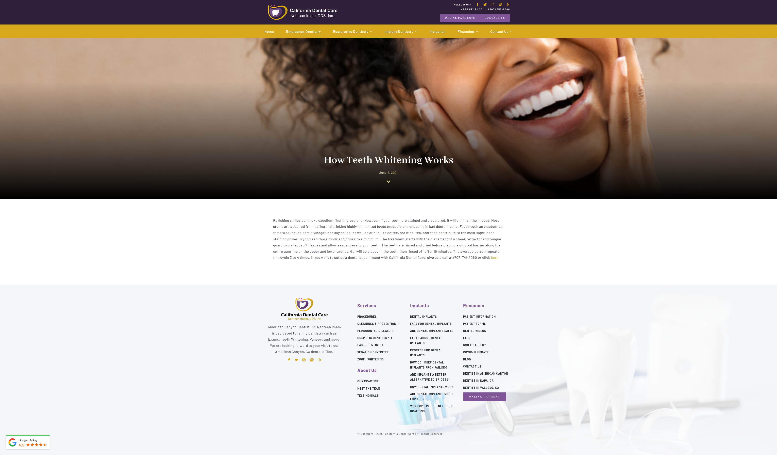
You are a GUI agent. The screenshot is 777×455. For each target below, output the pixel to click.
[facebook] (477, 4)
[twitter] (485, 4)
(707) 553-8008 (499, 9)
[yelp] (508, 4)
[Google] (500, 4)
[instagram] (492, 4)
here (495, 257)
